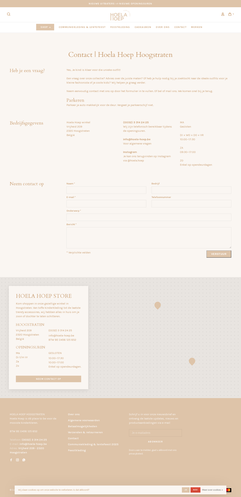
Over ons (74, 414)
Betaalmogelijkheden (82, 426)
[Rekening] (223, 14)
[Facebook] (11, 460)
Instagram (130, 152)
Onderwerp (74, 210)
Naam (71, 183)
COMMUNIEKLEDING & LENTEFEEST (82, 27)
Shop (45, 27)
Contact (73, 438)
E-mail (71, 197)
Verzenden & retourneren (85, 432)
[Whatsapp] (23, 460)
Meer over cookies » (212, 490)
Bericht (72, 224)
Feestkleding (77, 450)
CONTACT (180, 27)
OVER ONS (163, 27)
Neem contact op (48, 378)
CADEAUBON (143, 27)
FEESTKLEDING (120, 27)
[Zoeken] (9, 14)
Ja (186, 490)
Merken (196, 27)
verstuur (219, 254)
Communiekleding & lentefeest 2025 (93, 444)
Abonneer (155, 441)
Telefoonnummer (161, 197)
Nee (195, 490)
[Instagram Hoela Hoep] (17, 460)
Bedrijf (155, 183)
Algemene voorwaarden (84, 420)
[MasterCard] (228, 491)
